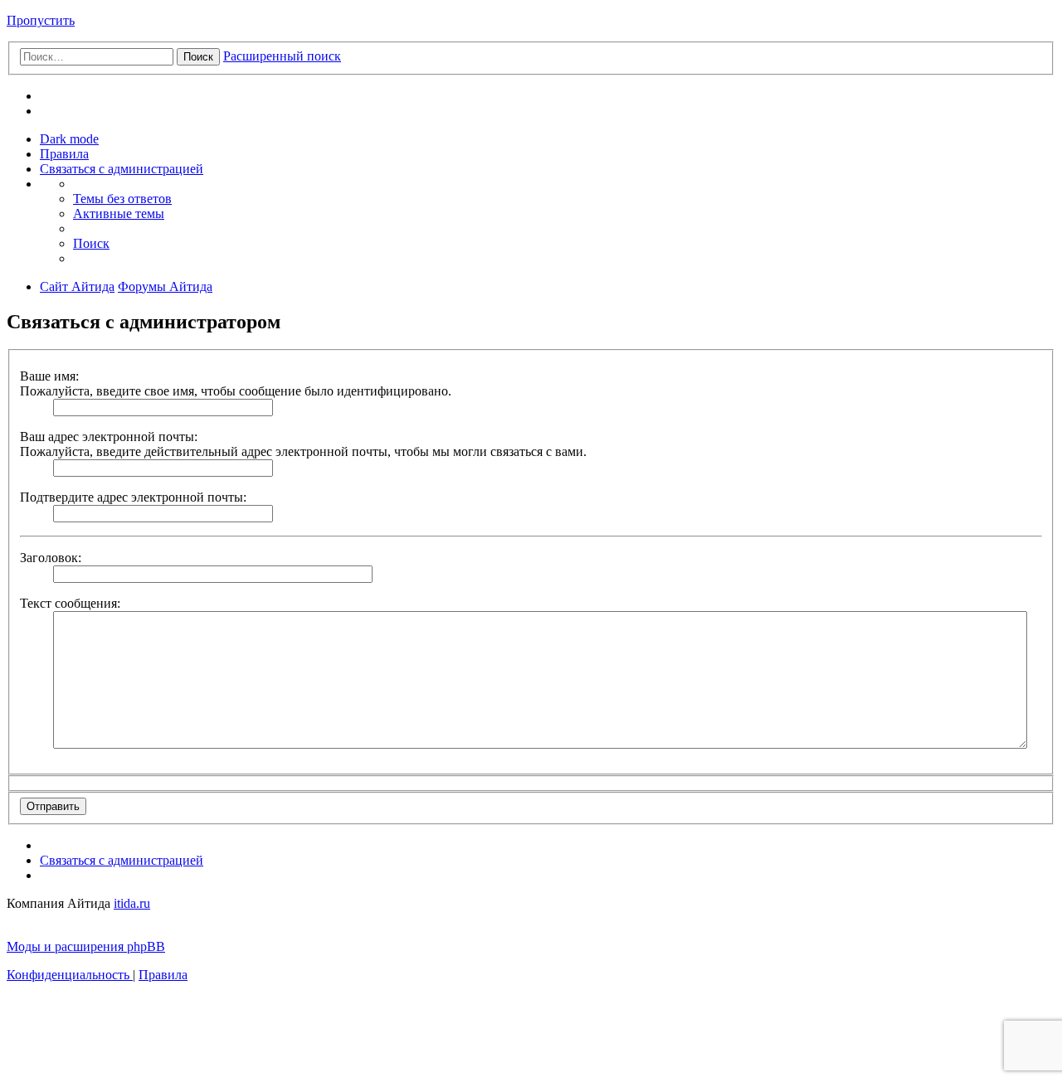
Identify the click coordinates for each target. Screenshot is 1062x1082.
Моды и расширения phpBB (86, 946)
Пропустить (41, 20)
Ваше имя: (49, 376)
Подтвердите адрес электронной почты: (133, 497)
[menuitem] (64, 154)
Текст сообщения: (70, 603)
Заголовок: (50, 558)
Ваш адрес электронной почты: (108, 436)
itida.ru (132, 903)
